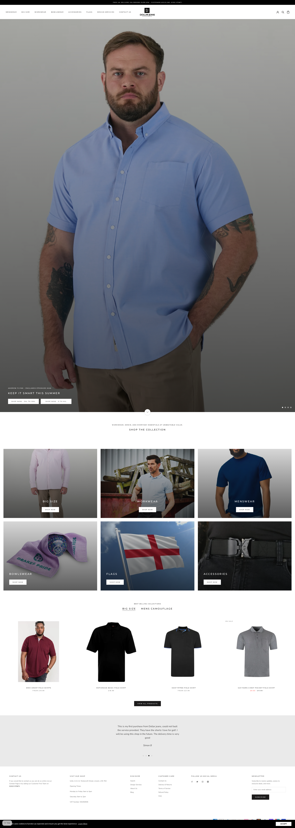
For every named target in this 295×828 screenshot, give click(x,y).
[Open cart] (288, 12)
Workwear (40, 12)
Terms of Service (164, 788)
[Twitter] (197, 781)
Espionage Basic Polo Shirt (111, 688)
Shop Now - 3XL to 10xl (23, 401)
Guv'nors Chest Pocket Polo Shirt (256, 688)
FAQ (160, 796)
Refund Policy (163, 792)
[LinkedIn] (208, 781)
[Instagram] (202, 781)
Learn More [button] (82, 824)
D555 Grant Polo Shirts (38, 688)
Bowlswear (57, 12)
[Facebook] (192, 781)
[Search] (283, 12)
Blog (132, 792)
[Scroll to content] (147, 412)
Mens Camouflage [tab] (157, 608)
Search (132, 781)
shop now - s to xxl (56, 401)
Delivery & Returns (165, 785)
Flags (89, 12)
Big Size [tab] (129, 608)
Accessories (74, 12)
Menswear (11, 12)
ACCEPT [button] (283, 824)
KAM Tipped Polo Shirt (184, 688)
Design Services (105, 12)
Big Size (26, 12)
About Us (133, 788)
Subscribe (260, 797)
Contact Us (125, 12)
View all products (147, 703)
